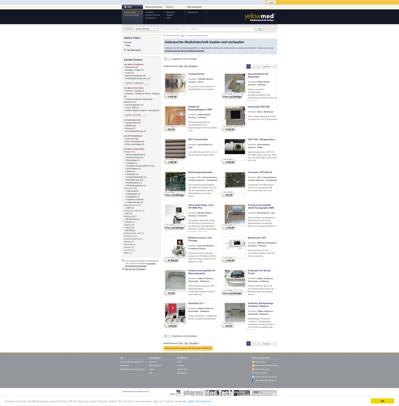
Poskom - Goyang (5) (135, 91)
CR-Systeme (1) (134, 169)
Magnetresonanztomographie (132, 369)
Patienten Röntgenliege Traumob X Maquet (260, 304)
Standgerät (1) (133, 197)
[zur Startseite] (260, 17)
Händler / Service (152, 15)
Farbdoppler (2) (133, 194)
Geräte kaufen (130, 12)
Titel (185, 66)
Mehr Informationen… (201, 401)
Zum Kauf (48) (132, 139)
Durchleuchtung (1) (135, 157)
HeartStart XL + (196, 303)
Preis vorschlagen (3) (135, 144)
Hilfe (168, 18)
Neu (128, 45)
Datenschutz (182, 369)
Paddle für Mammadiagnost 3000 (200, 108)
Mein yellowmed (194, 7)
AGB (179, 362)
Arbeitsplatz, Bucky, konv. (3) (138, 78)
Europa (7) (130, 128)
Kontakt (180, 365)
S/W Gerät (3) (132, 191)
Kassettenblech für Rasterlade (258, 75)
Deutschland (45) (133, 123)
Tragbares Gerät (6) (135, 199)
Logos (151, 369)
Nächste (266, 66)
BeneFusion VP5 (257, 237)
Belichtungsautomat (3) (136, 76)
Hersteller (149, 12)
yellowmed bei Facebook (265, 380)
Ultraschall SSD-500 (258, 106)
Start (129, 7)
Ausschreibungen (131, 15)
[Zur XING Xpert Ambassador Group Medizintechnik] (264, 393)
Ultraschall (124, 365)
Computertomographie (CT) (131, 362)
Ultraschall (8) (132, 67)
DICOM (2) (130, 230)
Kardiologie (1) (133, 160)
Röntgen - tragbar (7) (135, 70)
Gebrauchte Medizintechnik (266, 365)
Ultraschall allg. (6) (135, 202)
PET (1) (129, 214)
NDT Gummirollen (198, 139)
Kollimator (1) (132, 174)
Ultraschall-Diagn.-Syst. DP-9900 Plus (201, 206)
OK (382, 401)
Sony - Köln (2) (132, 108)
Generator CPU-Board (260, 172)
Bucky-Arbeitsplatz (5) (136, 155)
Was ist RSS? (261, 373)
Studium (169, 15)
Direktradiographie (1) (136, 185)
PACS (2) (130, 228)
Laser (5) (130, 73)
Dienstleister (150, 18)
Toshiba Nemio (196, 74)
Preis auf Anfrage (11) (135, 141)
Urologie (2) (132, 163)
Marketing (170, 12)
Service (169, 7)
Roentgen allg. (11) (135, 180)
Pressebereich (155, 365)
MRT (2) (130, 208)
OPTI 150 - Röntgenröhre (261, 139)
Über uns (152, 362)
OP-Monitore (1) (133, 219)
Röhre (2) (131, 171)
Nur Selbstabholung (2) (136, 131)
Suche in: (129, 29)
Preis (181, 66)
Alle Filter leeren (134, 50)
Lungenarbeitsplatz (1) (136, 177)
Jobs (151, 373)
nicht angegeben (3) (134, 105)
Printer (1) (130, 222)
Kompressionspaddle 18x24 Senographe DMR (261, 206)
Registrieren (192, 12)
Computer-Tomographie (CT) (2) (140, 166)
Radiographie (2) (134, 183)
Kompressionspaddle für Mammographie (201, 272)
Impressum (182, 373)
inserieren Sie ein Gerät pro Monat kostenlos (184, 51)
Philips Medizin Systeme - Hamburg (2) (142, 110)
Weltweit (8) (131, 126)
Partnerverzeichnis (153, 7)
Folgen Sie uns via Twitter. (266, 377)
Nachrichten (260, 362)
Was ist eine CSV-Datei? (135, 269)
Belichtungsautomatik (200, 172)
